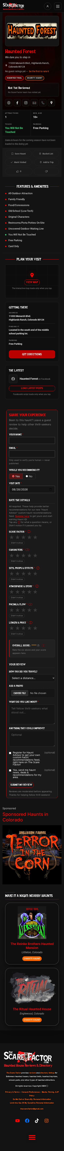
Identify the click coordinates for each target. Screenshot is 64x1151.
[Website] (8, 102)
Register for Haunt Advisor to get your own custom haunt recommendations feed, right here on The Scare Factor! (34, 758)
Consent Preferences (31, 1092)
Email (13, 448)
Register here (22, 516)
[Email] (34, 102)
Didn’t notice (17, 543)
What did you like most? (24, 702)
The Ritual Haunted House (32, 1009)
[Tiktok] (36, 1120)
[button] (32, 1137)
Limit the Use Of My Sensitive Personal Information (32, 1103)
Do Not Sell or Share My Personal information (32, 1099)
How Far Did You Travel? (23, 671)
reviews (32, 1073)
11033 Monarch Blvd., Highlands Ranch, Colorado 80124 (29, 65)
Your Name (16, 434)
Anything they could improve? (27, 728)
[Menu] (57, 6)
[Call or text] (42, 102)
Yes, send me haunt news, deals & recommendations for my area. (34, 774)
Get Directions (32, 354)
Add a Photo (16, 686)
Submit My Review (21, 784)
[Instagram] (25, 102)
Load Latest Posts (32, 388)
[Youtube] (17, 1120)
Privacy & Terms (12, 1092)
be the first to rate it (39, 71)
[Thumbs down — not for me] (46, 171)
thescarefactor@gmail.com (32, 1109)
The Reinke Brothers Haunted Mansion (32, 946)
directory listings (47, 1073)
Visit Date (15, 483)
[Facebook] (17, 102)
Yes (17, 476)
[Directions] (51, 102)
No (30, 476)
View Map (32, 282)
